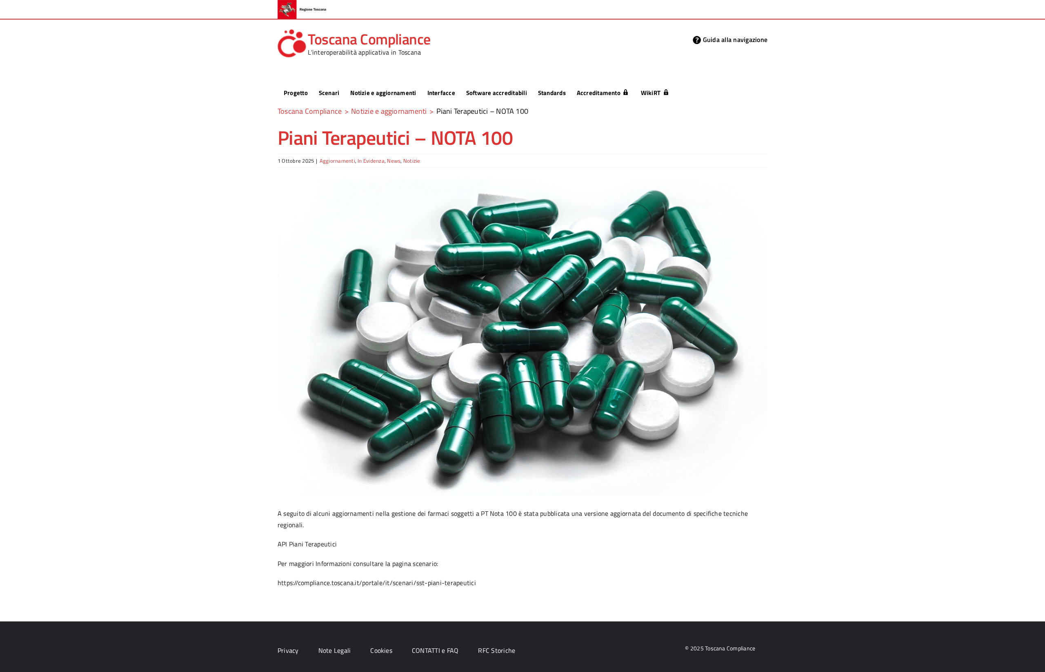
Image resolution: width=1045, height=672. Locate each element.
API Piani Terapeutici (307, 544)
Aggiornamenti (337, 161)
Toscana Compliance (369, 39)
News (393, 161)
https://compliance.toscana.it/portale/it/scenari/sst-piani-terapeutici (377, 583)
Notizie (411, 161)
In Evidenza (371, 161)
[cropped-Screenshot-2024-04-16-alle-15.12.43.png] (291, 31)
